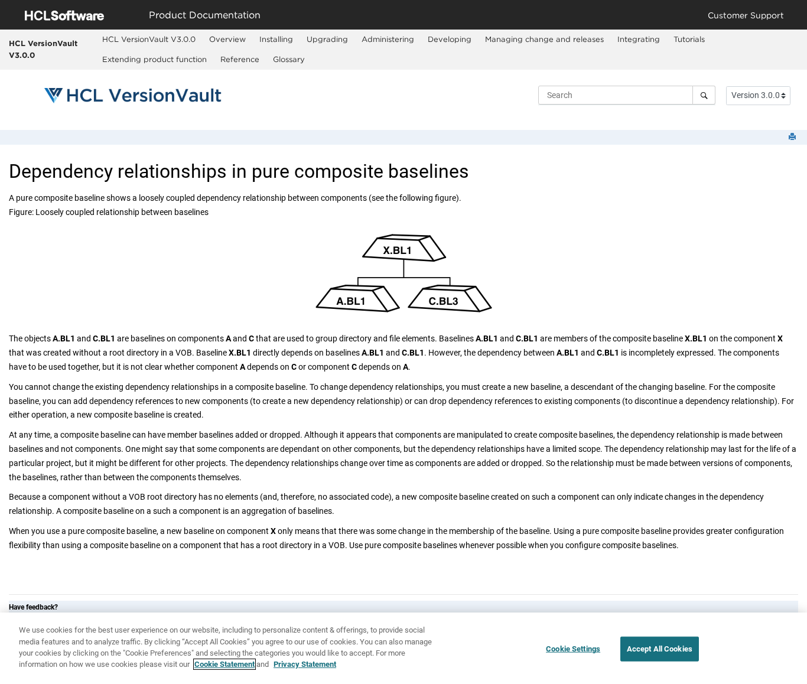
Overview (227, 39)
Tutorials (689, 39)
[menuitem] (149, 40)
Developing (449, 39)
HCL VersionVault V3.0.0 (43, 49)
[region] (403, 648)
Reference (239, 59)
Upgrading (327, 39)
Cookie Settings (573, 648)
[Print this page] (793, 137)
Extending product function (154, 59)
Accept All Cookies (659, 648)
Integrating (638, 39)
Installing (276, 39)
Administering (388, 39)
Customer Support (746, 15)
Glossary (289, 59)
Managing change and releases (544, 39)
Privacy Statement (305, 664)
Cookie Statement (224, 664)
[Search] (703, 95)
